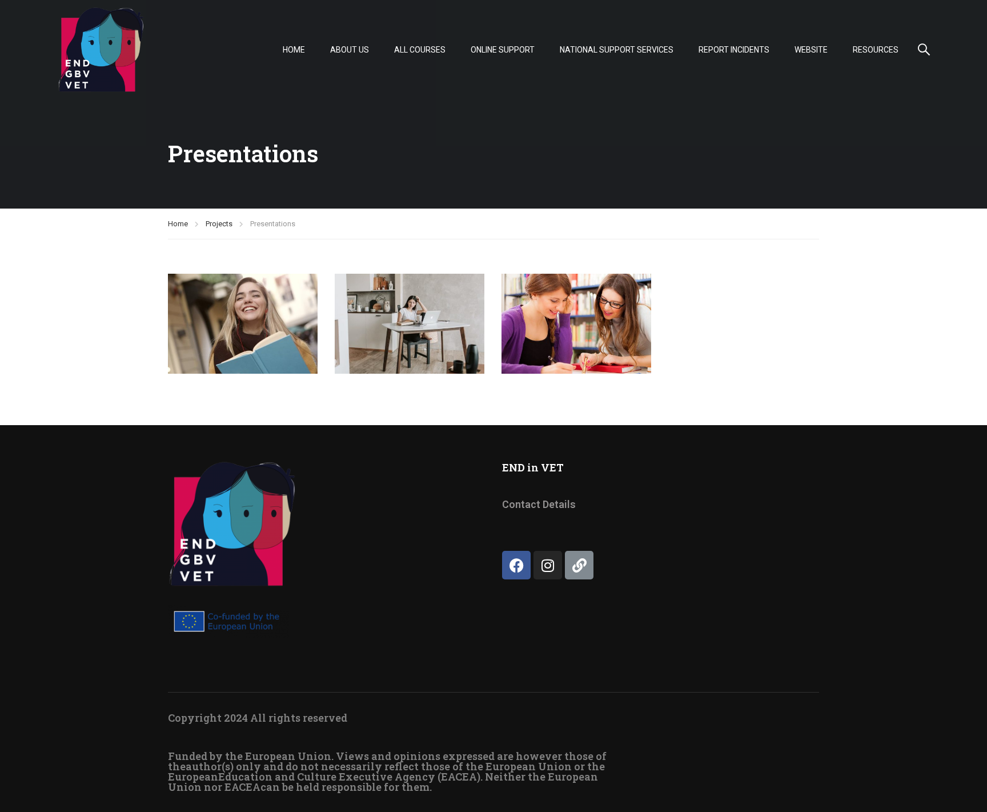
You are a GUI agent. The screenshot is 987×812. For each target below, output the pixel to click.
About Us (349, 49)
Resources (875, 49)
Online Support (503, 49)
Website (811, 49)
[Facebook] (516, 565)
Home (294, 49)
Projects (219, 223)
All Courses (420, 49)
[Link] (579, 565)
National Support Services (616, 49)
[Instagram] (547, 565)
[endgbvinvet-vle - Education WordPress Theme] (101, 49)
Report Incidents (734, 49)
